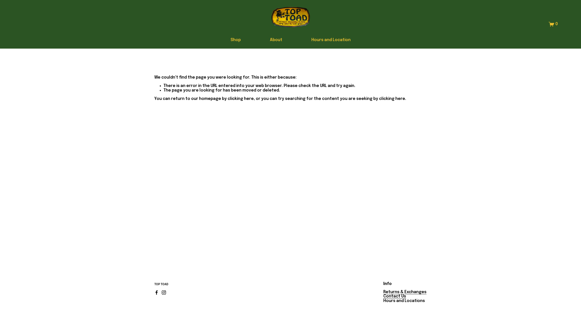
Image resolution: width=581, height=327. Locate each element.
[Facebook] (156, 292)
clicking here (241, 99)
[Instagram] (164, 292)
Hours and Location (331, 40)
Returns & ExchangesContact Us (404, 294)
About (276, 40)
